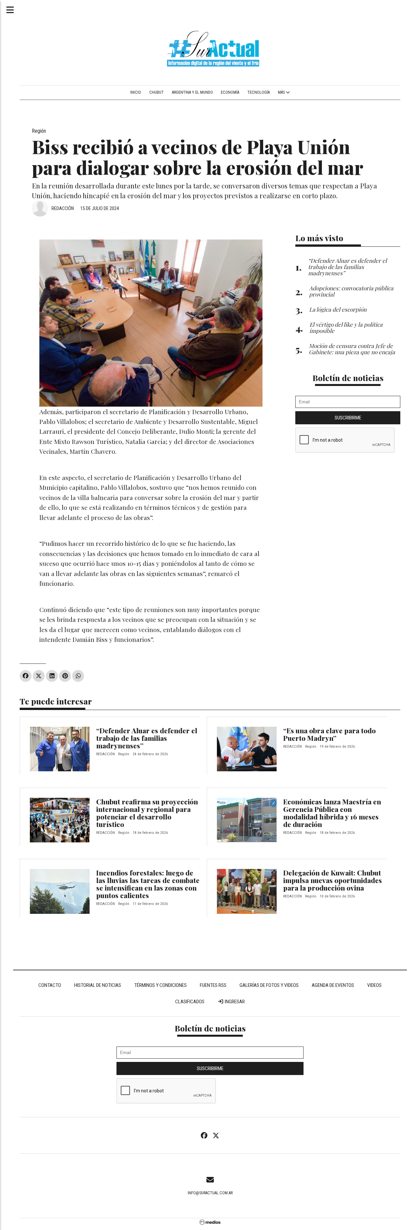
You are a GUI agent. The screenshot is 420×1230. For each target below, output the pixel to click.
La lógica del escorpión (338, 309)
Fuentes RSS (213, 985)
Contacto (49, 985)
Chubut (156, 92)
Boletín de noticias (348, 377)
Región (39, 131)
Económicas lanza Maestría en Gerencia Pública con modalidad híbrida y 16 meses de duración (332, 813)
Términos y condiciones (160, 985)
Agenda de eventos (333, 985)
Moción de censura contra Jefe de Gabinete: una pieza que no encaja (352, 349)
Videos (374, 985)
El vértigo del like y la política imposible (346, 327)
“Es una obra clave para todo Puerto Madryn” (329, 734)
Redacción (63, 208)
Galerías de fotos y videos (269, 985)
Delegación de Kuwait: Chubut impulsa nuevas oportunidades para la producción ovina (332, 880)
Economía (230, 92)
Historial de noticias (97, 985)
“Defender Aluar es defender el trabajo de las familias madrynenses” (146, 738)
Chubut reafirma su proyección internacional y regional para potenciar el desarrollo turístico (147, 813)
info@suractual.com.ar (210, 1193)
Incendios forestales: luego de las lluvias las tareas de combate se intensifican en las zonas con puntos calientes (148, 884)
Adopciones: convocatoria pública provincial (351, 291)
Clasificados (189, 1002)
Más (282, 92)
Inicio (135, 92)
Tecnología (258, 92)
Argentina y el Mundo (192, 92)
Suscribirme (348, 418)
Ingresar (234, 1002)
